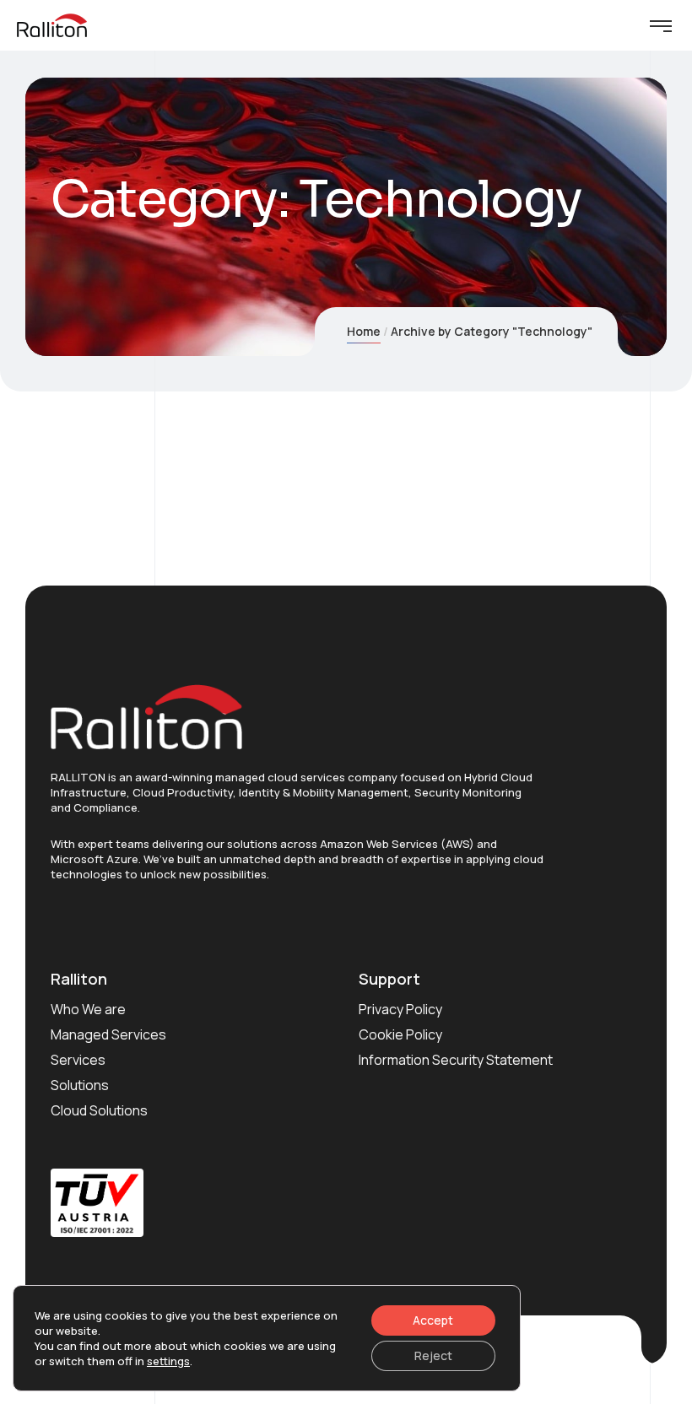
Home (364, 331)
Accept (433, 1320)
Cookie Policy (400, 1034)
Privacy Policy (400, 1009)
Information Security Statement (456, 1059)
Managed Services (108, 1034)
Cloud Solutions (99, 1110)
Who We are (88, 1009)
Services (78, 1059)
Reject (433, 1355)
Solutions (80, 1085)
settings (168, 1361)
